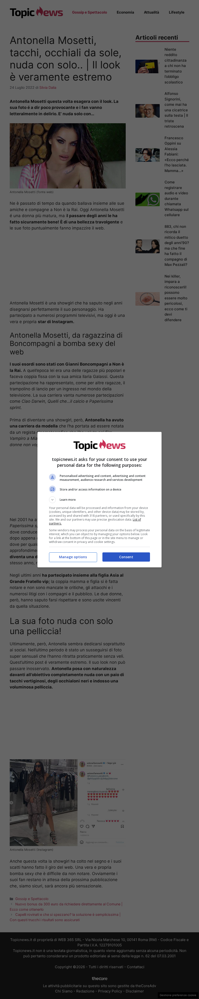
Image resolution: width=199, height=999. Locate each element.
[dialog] (99, 499)
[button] (99, 499)
